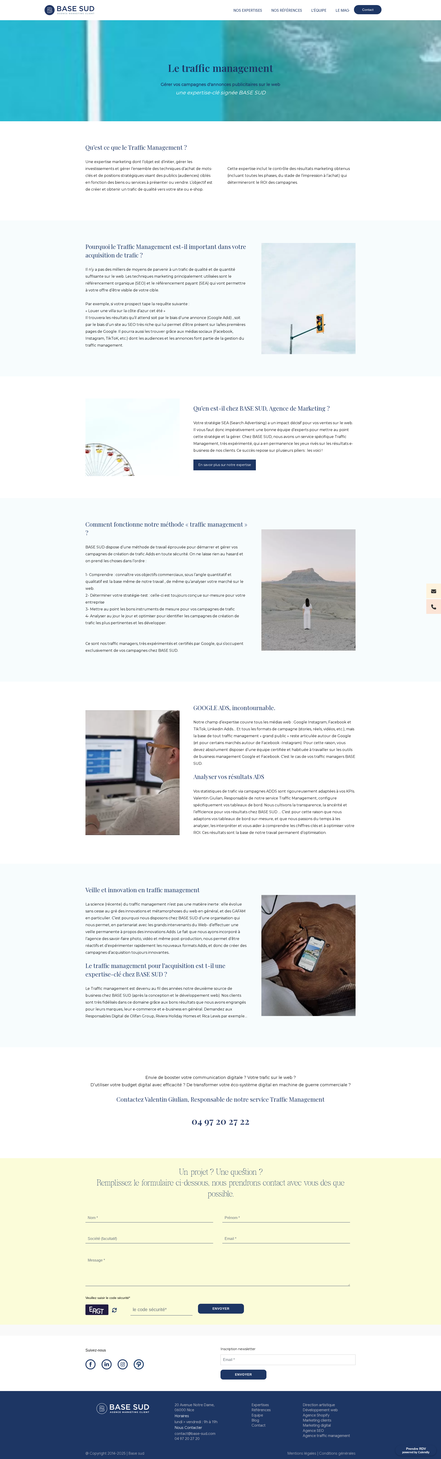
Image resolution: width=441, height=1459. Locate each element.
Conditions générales (337, 1453)
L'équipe (318, 10)
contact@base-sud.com (195, 1433)
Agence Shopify (316, 1415)
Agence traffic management (326, 1436)
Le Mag (342, 10)
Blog (255, 1420)
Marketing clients (317, 1420)
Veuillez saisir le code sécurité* (107, 1298)
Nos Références (286, 10)
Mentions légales (301, 1453)
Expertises (260, 1405)
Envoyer (220, 1308)
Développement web (320, 1410)
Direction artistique (319, 1405)
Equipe (257, 1415)
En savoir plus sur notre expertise (224, 465)
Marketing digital (317, 1425)
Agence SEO (313, 1430)
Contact (367, 9)
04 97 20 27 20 (187, 1438)
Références (261, 1410)
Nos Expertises (247, 10)
